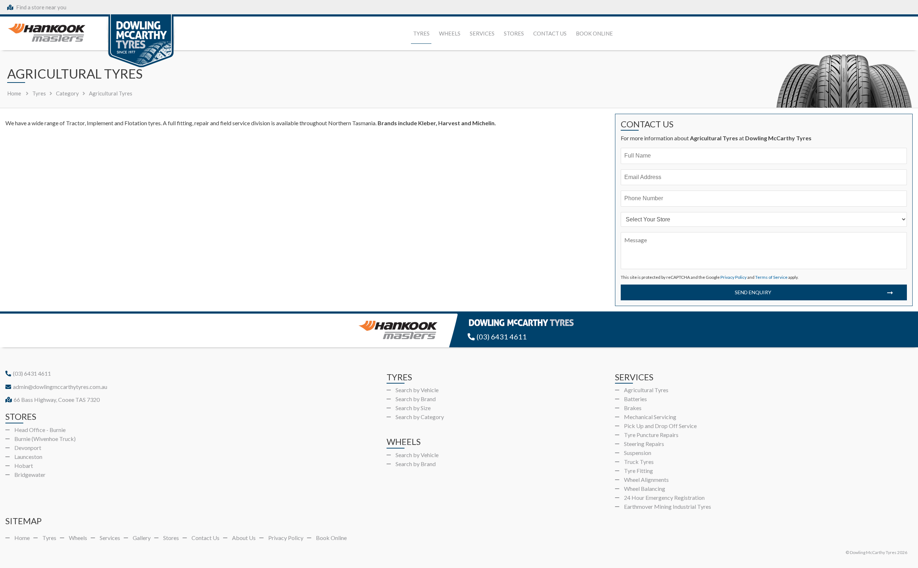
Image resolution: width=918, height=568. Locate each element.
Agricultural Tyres (646, 389)
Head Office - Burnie (40, 429)
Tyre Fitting (638, 470)
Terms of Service (771, 277)
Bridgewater (30, 474)
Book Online (594, 33)
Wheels (449, 33)
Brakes (633, 407)
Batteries (635, 398)
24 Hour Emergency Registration (664, 497)
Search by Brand (416, 398)
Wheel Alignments (646, 479)
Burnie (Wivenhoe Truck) (45, 438)
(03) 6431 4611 (502, 336)
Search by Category (420, 416)
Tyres (421, 33)
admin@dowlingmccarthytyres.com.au (60, 386)
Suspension (637, 452)
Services (482, 33)
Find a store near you (40, 7)
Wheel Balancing (644, 488)
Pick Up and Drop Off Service (660, 425)
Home (14, 93)
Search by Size (413, 407)
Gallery (142, 537)
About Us (244, 537)
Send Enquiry (753, 292)
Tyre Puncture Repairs (651, 434)
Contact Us (550, 33)
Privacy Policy (733, 277)
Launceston (28, 456)
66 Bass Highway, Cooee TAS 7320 (57, 399)
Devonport (27, 447)
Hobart (23, 465)
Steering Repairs (644, 443)
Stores (514, 33)
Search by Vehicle (417, 389)
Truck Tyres (639, 461)
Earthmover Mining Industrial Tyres (667, 506)
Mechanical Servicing (650, 416)
